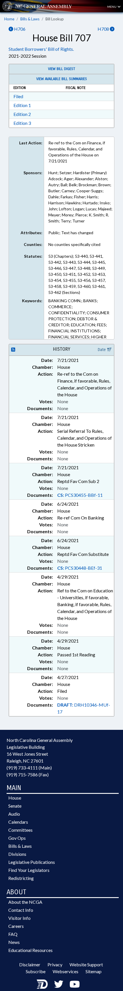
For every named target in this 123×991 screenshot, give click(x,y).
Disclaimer (29, 964)
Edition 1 (22, 105)
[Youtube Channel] (74, 984)
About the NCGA (25, 902)
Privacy (54, 964)
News (14, 942)
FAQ (12, 934)
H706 (19, 29)
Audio (14, 814)
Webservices (65, 971)
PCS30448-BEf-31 (79, 568)
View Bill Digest (61, 69)
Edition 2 (22, 114)
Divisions (17, 854)
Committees (20, 830)
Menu (112, 6)
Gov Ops (17, 838)
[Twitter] (59, 984)
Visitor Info (19, 918)
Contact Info (20, 910)
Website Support (86, 964)
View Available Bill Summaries (61, 79)
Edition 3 (22, 123)
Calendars (18, 822)
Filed (18, 96)
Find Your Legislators (28, 870)
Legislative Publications (31, 862)
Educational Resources (30, 950)
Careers (16, 926)
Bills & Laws (29, 19)
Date (102, 349)
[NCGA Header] (43, 6)
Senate (14, 805)
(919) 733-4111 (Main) (29, 767)
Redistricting (21, 878)
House (14, 797)
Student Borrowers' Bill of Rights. (41, 49)
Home (9, 19)
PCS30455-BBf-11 (80, 495)
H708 (104, 29)
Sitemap (94, 971)
